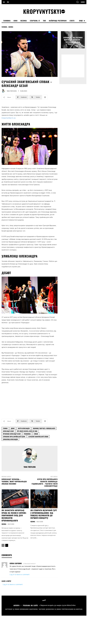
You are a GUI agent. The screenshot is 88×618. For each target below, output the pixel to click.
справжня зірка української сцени (14, 437)
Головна (4, 27)
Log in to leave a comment (19, 574)
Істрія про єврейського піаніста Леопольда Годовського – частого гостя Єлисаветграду (45, 482)
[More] (45, 97)
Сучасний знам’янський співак (38, 437)
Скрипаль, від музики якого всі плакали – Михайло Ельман (72, 39)
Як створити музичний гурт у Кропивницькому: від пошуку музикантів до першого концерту (43, 514)
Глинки (5, 428)
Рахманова (27, 434)
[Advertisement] (29, 400)
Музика (10, 27)
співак (36, 434)
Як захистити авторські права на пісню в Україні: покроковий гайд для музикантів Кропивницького (14, 515)
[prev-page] (3, 545)
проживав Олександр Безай (12, 434)
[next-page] (6, 545)
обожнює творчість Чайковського (44, 428)
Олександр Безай (8, 431)
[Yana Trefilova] (4, 91)
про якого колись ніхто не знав (27, 431)
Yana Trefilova (12, 91)
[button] (77, 2)
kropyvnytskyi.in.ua (8, 118)
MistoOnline (71, 605)
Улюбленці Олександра (10, 439)
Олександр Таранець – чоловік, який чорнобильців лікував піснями (14, 481)
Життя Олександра (24, 428)
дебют (13, 428)
